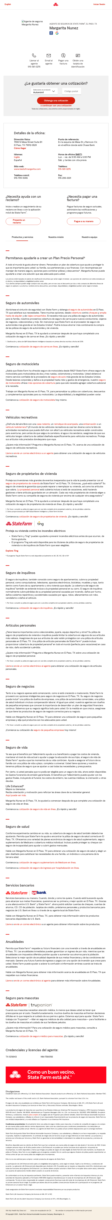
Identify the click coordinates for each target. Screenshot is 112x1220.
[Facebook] (51, 33)
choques (93, 313)
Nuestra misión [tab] (56, 237)
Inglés (17, 157)
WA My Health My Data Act (16, 1210)
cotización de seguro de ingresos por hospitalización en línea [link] (49, 868)
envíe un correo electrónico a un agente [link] (33, 453)
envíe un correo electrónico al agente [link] (32, 666)
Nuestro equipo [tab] (89, 237)
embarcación (89, 424)
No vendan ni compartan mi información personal (74, 1210)
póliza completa (33, 1115)
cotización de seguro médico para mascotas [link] (41, 1036)
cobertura (76, 313)
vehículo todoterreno (16, 427)
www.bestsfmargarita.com (27, 169)
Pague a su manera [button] (83, 221)
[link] (48, 61)
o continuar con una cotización (56, 105)
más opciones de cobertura (41, 383)
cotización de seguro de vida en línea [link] (37, 809)
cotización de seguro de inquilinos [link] (35, 608)
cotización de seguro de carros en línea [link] (38, 346)
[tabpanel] (56, 155)
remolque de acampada (66, 424)
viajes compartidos (36, 316)
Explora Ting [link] (12, 551)
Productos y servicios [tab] (22, 237)
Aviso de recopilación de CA (40, 1210)
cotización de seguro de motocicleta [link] (37, 400)
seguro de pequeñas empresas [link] (48, 730)
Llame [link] (9, 453)
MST (78, 154)
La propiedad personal (28, 489)
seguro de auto (58, 377)
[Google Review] (57, 33)
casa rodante (43, 424)
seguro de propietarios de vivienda (23, 483)
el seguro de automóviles (80, 310)
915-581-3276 (64, 169)
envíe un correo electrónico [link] (27, 924)
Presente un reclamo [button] (19, 221)
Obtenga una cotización (56, 100)
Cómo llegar (20, 148)
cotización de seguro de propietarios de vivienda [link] (43, 516)
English (8, 4)
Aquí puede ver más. (16, 795)
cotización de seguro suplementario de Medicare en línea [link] (47, 862)
